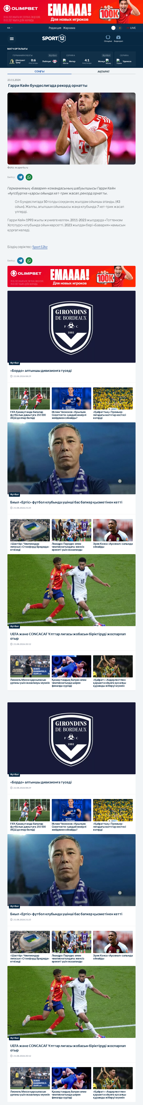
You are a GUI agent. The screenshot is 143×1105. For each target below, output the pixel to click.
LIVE (133, 27)
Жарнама (69, 27)
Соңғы (40, 71)
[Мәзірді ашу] (11, 38)
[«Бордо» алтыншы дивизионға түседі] (28, 334)
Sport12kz (39, 247)
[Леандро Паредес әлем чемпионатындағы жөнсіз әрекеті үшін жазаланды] (58, 533)
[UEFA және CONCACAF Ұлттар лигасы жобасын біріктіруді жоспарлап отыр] (28, 600)
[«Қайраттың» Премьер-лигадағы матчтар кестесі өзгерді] (99, 401)
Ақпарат (104, 71)
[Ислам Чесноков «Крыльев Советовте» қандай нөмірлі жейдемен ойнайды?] (58, 401)
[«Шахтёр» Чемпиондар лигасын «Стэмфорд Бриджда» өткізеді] (16, 533)
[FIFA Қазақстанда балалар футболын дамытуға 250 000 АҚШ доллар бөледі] (16, 401)
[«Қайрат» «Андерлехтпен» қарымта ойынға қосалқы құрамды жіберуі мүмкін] (99, 669)
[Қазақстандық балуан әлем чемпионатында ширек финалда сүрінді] (58, 669)
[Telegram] (20, 177)
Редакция (55, 27)
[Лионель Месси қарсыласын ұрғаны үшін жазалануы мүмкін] (16, 669)
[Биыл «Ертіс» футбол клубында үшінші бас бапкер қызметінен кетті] (28, 466)
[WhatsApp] (29, 177)
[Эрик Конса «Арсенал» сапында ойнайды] (99, 533)
